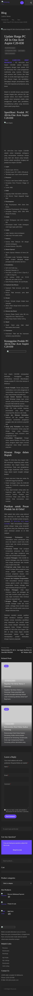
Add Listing (5, 966)
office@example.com (12, 980)
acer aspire (21, 50)
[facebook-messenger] (25, 989)
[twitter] (20, 989)
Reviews (5, 948)
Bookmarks (5, 951)
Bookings (5, 953)
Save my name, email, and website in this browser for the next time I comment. (17, 810)
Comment (7, 784)
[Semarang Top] (6, 2)
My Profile (5, 957)
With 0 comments (10, 53)
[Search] (29, 861)
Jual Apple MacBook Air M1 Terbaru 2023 (24, 650)
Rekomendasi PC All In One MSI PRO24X (8, 650)
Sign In (22, 2)
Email (6, 775)
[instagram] (28, 989)
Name (6, 767)
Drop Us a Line (17, 850)
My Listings (5, 960)
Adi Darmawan (11, 48)
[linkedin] (22, 989)
